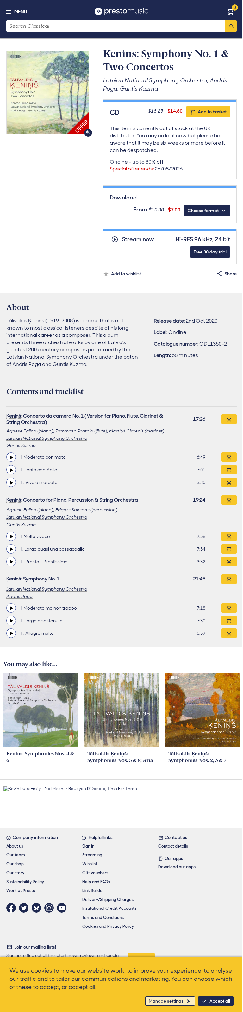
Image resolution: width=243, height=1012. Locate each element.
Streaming (92, 855)
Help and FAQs (96, 881)
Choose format (203, 210)
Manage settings (166, 1001)
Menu (20, 12)
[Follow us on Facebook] (12, 908)
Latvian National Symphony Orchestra (46, 438)
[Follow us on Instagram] (50, 908)
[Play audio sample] (11, 457)
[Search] (231, 26)
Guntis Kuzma (21, 445)
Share (231, 274)
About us (14, 846)
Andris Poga (19, 596)
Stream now (138, 239)
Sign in (88, 846)
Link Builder (93, 890)
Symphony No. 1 (41, 578)
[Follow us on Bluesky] (38, 908)
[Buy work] (229, 419)
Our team (15, 855)
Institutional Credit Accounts (109, 908)
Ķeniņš (13, 416)
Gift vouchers (95, 873)
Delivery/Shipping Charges (108, 899)
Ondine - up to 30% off (146, 165)
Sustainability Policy (25, 881)
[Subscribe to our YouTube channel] (63, 908)
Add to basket (212, 112)
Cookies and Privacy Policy (108, 926)
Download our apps (177, 867)
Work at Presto (20, 890)
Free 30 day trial (210, 252)
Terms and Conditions (103, 917)
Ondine (177, 332)
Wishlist (89, 863)
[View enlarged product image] (47, 92)
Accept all (219, 1001)
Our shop (15, 863)
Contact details (173, 846)
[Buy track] (229, 457)
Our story (15, 873)
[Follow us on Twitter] (25, 908)
